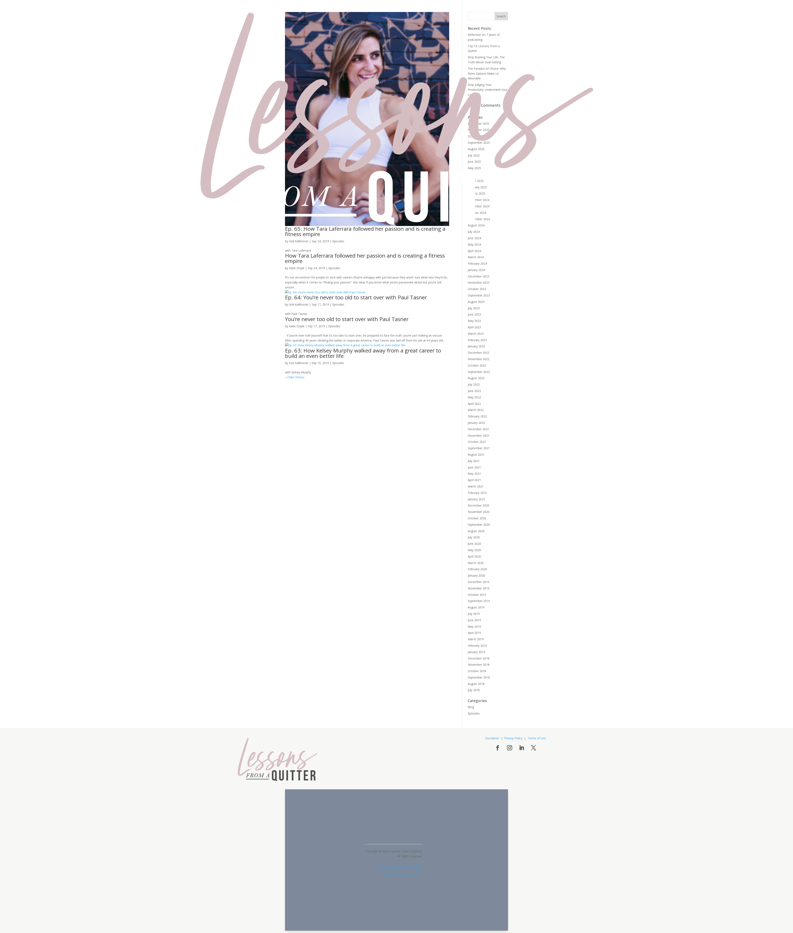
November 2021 (478, 435)
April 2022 (474, 404)
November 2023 (478, 282)
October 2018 (477, 671)
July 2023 (474, 308)
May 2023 (474, 321)
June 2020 (474, 544)
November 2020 (478, 512)
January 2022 (476, 423)
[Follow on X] (533, 748)
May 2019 (474, 626)
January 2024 (476, 270)
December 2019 (478, 582)
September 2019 (479, 601)
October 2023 (477, 289)
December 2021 (478, 429)
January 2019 (476, 652)
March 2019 (476, 639)
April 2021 (474, 480)
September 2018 (479, 677)
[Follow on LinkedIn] (521, 748)
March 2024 (476, 257)
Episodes (338, 241)
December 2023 (478, 276)
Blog (471, 707)
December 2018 (478, 658)
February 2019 (477, 645)
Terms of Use (536, 738)
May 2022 (474, 397)
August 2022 (476, 378)
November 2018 (478, 665)
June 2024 (474, 238)
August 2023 (476, 302)
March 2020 (476, 563)
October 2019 (477, 595)
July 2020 (474, 537)
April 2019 (474, 633)
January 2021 (476, 499)
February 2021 (477, 493)
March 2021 (476, 486)
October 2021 (477, 442)
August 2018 (476, 684)
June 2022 (474, 391)
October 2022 (477, 365)
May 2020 (474, 550)
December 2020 (478, 505)
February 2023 (477, 340)
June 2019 (474, 620)
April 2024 (474, 251)
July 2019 (474, 614)
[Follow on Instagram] (509, 748)
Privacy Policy (513, 738)
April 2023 (474, 327)
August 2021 (476, 454)
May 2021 (474, 473)
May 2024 (474, 244)
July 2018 (474, 690)
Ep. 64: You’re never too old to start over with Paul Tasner (356, 297)
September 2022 (479, 372)
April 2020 (474, 556)
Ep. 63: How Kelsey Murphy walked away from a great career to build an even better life (363, 353)
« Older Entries (294, 377)
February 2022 (477, 416)
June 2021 (474, 467)
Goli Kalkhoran (298, 241)
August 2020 (476, 531)
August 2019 (476, 607)
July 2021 (474, 461)
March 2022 (476, 410)
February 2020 (477, 569)
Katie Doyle (296, 268)
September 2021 (479, 448)
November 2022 (478, 359)
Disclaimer (492, 738)
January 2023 (476, 346)
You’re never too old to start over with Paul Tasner (346, 319)
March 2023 (476, 334)
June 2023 (474, 314)
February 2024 (477, 263)
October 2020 (477, 518)
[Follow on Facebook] (497, 748)
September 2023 (479, 295)
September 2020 (479, 525)
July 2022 (474, 384)
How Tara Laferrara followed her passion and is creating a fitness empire (365, 258)
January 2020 (476, 575)
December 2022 (478, 353)
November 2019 (478, 588)
